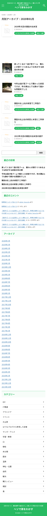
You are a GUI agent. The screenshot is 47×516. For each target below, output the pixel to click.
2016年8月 (6, 349)
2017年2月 (6, 327)
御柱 (4, 446)
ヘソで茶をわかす (23, 7)
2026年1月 (6, 241)
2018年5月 (6, 289)
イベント (6, 417)
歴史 (4, 456)
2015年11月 (6, 383)
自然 (4, 471)
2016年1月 (6, 375)
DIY (4, 402)
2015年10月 (6, 387)
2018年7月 (6, 282)
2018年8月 (6, 278)
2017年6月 (6, 319)
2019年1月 (6, 274)
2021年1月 (6, 259)
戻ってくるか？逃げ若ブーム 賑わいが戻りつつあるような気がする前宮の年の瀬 (29, 67)
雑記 (4, 486)
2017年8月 (6, 312)
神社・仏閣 (7, 466)
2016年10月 (6, 342)
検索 (41, 152)
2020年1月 (6, 263)
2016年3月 (6, 368)
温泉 (4, 461)
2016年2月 (6, 372)
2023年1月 (6, 252)
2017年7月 (6, 315)
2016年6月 (6, 357)
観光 (4, 476)
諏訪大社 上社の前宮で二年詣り (27, 103)
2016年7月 (6, 353)
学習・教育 (7, 436)
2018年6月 (6, 285)
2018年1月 (6, 293)
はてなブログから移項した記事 (15, 426)
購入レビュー (8, 481)
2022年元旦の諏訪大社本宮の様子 (28, 136)
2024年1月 (6, 248)
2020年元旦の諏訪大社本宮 (25, 26)
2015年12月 (6, 379)
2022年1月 (6, 256)
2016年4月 (6, 364)
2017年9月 (6, 308)
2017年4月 (6, 323)
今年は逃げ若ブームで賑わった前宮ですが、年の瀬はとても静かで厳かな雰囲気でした (29, 86)
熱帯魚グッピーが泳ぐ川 (9, 202)
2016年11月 (6, 338)
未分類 (5, 451)
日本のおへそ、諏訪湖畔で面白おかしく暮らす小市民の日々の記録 (23, 506)
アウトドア (7, 412)
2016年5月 (6, 360)
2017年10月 (6, 304)
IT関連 (5, 407)
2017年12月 (6, 297)
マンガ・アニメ (9, 431)
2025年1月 (6, 244)
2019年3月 (6, 271)
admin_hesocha (24, 202)
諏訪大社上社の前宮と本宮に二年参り (16, 184)
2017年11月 (6, 300)
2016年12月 (6, 334)
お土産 (5, 422)
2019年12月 (6, 267)
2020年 (9, 15)
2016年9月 (6, 345)
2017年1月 (6, 330)
